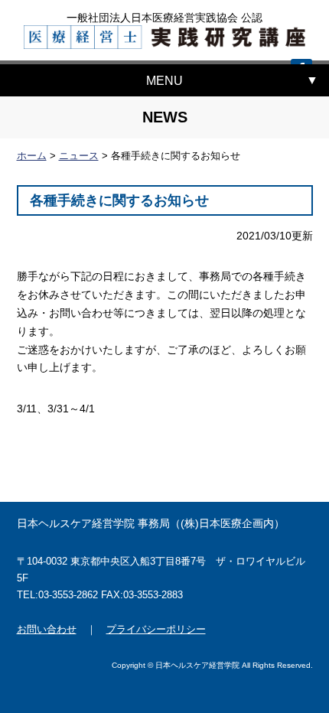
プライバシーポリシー (156, 629)
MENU (164, 80)
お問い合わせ (47, 629)
